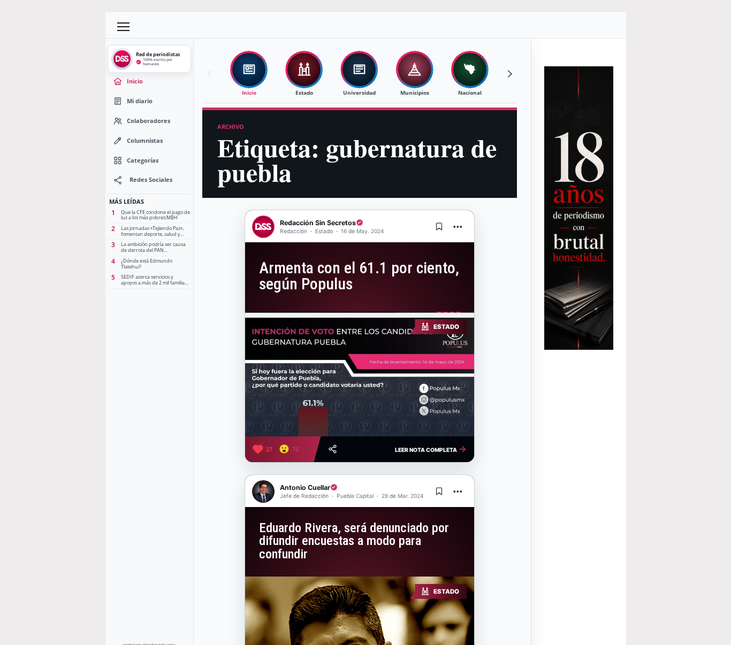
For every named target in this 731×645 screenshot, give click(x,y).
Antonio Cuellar (305, 487)
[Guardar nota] (439, 227)
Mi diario (140, 101)
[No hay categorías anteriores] (210, 74)
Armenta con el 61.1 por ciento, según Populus (359, 276)
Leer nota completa (431, 448)
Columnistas (145, 140)
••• (458, 226)
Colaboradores (148, 121)
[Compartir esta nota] (332, 449)
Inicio (135, 81)
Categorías (142, 160)
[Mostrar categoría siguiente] (508, 74)
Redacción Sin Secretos (318, 222)
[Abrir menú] (123, 27)
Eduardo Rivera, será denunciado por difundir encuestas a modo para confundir (354, 541)
